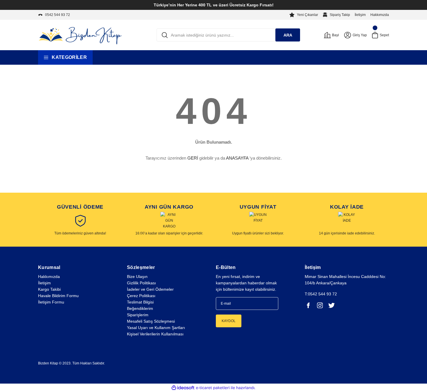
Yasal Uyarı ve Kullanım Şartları (156, 327)
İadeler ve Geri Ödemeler (150, 289)
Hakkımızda (379, 15)
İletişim (360, 15)
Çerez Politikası (141, 295)
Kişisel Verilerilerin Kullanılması (155, 334)
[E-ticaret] (213, 388)
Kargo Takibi (49, 289)
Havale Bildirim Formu (58, 295)
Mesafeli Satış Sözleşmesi (151, 321)
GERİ (192, 158)
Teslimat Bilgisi (140, 302)
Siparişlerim (137, 314)
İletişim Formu (51, 302)
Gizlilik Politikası (141, 283)
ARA (288, 35)
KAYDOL (229, 321)
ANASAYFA (237, 158)
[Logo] (80, 35)
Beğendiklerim (140, 308)
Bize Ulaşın (137, 276)
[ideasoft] (183, 388)
